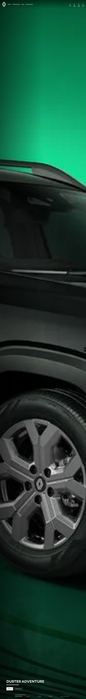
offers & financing (16, 4)
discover (10, 688)
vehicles (9, 4)
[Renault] (4, 4)
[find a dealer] (79, 4)
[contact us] (83, 4)
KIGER (50, 696)
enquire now (18, 688)
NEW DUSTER (18, 696)
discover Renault (29, 4)
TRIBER (39, 696)
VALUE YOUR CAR (64, 696)
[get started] (74, 4)
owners (22, 4)
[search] (70, 4)
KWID (27, 696)
